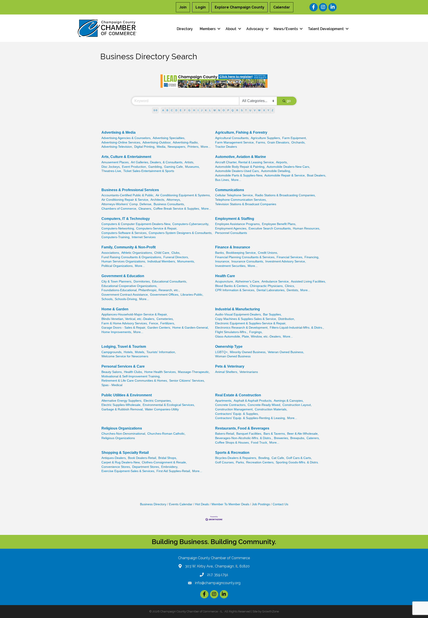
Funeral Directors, (176, 257)
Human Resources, (306, 228)
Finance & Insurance (232, 247)
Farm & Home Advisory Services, (124, 323)
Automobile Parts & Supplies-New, (239, 175)
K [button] (206, 110)
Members (208, 29)
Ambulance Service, (275, 281)
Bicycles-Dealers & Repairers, (236, 458)
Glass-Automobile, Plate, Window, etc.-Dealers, (248, 336)
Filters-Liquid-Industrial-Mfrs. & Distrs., (297, 327)
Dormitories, (142, 281)
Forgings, (256, 332)
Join (183, 7)
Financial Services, (290, 257)
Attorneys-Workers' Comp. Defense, (126, 204)
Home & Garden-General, (190, 327)
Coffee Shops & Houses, (232, 442)
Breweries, (281, 438)
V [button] (254, 110)
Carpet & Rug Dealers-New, (120, 462)
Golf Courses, (225, 462)
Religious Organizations (121, 428)
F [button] (185, 110)
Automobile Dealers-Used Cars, (237, 171)
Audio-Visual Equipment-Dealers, (238, 314)
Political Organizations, (117, 266)
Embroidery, (169, 467)
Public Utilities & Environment (126, 395)
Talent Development (326, 29)
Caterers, (313, 438)
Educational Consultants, (169, 281)
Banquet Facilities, (249, 433)
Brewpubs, (297, 438)
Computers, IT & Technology (125, 219)
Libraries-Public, (192, 294)
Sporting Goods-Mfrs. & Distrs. (297, 462)
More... (206, 146)
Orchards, (298, 142)
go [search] (289, 101)
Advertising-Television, (117, 146)
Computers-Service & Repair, (156, 228)
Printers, (193, 146)
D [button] (176, 110)
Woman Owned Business (233, 356)
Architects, (157, 199)
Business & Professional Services (130, 190)
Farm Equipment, (294, 138)
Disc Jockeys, (111, 166)
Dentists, (293, 290)
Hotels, (129, 352)
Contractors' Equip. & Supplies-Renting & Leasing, (250, 418)
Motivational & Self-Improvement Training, (130, 376)
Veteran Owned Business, (286, 352)
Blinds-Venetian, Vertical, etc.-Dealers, (128, 319)
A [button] (163, 110)
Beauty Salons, (112, 372)
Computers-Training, (115, 237)
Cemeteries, (165, 319)
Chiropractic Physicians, (267, 286)
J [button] (201, 110)
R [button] (237, 110)
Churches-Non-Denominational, (123, 433)
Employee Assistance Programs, (238, 224)
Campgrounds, (111, 352)
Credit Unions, (268, 252)
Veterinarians (248, 372)
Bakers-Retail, (225, 433)
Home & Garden (114, 309)
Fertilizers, (167, 323)
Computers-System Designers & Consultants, (180, 233)
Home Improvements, (116, 332)
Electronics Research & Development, (241, 327)
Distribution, (286, 319)
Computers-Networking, (118, 228)
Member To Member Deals (230, 504)
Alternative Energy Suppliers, (121, 400)
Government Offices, (164, 294)
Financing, (312, 257)
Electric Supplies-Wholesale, (121, 405)
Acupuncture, (224, 281)
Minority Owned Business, (248, 352)
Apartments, (223, 400)
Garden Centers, (159, 327)
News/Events (286, 29)
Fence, (154, 323)
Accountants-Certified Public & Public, (127, 195)
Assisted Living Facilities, (308, 281)
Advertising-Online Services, (121, 142)
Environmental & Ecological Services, (169, 405)
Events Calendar (180, 504)
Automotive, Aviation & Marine (240, 157)
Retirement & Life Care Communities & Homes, (134, 380)
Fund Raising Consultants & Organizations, (131, 257)
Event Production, (134, 166)
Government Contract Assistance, (125, 294)
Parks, (240, 462)
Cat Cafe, (278, 458)
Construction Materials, (271, 409)
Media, (161, 146)
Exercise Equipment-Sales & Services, (128, 471)
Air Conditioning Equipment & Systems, (183, 195)
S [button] (242, 110)
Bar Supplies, (272, 314)
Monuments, (186, 261)
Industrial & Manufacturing (237, 309)
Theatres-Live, (111, 171)
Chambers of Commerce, (119, 208)
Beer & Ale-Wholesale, (303, 433)
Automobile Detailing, (276, 171)
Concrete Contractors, (230, 405)
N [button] (219, 110)
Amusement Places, (115, 162)
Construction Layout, (297, 405)
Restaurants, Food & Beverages (242, 428)
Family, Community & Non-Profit (128, 247)
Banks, (220, 252)
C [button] (172, 110)
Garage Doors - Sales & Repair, (123, 327)
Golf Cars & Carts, (299, 458)
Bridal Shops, (167, 458)
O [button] (224, 110)
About (231, 29)
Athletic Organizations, (137, 252)
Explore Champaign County (239, 7)
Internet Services (144, 237)
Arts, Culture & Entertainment (126, 157)
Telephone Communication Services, (241, 199)
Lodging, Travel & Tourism (123, 346)
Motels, (140, 352)
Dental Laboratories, (271, 290)
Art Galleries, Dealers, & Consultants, (157, 162)
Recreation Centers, (260, 462)
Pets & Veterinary (229, 366)
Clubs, (175, 252)
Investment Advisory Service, (285, 261)
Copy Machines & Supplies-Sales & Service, (246, 319)
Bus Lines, (222, 180)
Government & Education (122, 276)
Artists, (189, 162)
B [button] (167, 110)
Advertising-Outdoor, (156, 142)
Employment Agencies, (231, 228)
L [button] (210, 110)
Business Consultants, (169, 204)
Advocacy (255, 29)
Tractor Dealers (226, 146)
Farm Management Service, (235, 142)
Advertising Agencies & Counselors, (126, 138)
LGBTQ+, (221, 352)
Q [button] (233, 110)
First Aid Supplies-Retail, (173, 471)
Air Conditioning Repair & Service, (125, 199)
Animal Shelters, (226, 372)
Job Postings (261, 504)
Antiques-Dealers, (114, 458)
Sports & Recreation (232, 452)
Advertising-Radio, (186, 142)
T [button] (246, 110)
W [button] (259, 110)
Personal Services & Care (123, 366)
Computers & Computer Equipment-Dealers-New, (136, 224)
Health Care (225, 276)
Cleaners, (145, 208)
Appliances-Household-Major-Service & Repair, (134, 314)
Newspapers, (177, 146)
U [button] (250, 110)
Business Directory (153, 504)
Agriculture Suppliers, (266, 138)
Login (200, 7)
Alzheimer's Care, (247, 281)
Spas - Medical (111, 385)
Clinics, (290, 286)
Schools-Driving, (126, 299)
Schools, (107, 299)
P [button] (228, 110)
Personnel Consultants (231, 233)
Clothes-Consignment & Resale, (164, 462)
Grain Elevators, (278, 142)
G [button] (189, 110)
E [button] (180, 110)
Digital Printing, (144, 146)
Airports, (282, 162)
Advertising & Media (118, 132)
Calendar (281, 7)
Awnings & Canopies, (289, 400)
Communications (229, 190)
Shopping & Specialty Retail (125, 452)
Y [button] (268, 110)
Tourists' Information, (161, 352)
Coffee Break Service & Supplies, (176, 208)
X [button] (264, 110)
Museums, (192, 166)
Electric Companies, (158, 400)
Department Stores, (146, 467)
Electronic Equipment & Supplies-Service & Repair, (250, 323)
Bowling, (264, 458)
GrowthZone (270, 611)
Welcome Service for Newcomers (124, 356)
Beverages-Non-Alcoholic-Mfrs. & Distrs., (244, 438)
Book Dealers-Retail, (142, 458)
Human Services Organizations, (123, 261)
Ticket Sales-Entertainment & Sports (148, 171)
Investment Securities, (230, 266)
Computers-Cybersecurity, (190, 224)
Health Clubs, (133, 372)
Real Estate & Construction (238, 395)
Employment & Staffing (234, 219)
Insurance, (222, 261)
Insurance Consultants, (247, 261)
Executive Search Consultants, (270, 228)
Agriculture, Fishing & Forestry (241, 132)
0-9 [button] (155, 110)
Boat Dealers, (316, 175)
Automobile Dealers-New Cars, (288, 166)
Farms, (261, 142)
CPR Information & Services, (235, 290)
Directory (185, 29)
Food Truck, (259, 442)
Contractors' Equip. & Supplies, (237, 413)
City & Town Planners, (116, 281)
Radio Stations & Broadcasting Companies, (285, 195)
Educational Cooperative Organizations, (129, 286)
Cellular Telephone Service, (234, 195)
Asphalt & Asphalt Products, (253, 400)
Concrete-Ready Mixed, (264, 405)
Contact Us (280, 504)
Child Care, (162, 252)
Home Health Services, (160, 372)
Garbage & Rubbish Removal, (122, 409)
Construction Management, (234, 409)
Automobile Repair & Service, (285, 175)
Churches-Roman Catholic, (166, 433)
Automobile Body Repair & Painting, (240, 166)
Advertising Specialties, (169, 138)
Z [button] (272, 110)
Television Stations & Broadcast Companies (245, 204)
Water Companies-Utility (162, 409)
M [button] (215, 110)
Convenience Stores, (116, 467)
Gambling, (155, 166)
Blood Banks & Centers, (232, 286)
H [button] (194, 110)
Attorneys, (174, 199)
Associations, (110, 252)
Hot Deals (202, 504)
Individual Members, (161, 261)
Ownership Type (229, 346)
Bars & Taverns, (274, 433)
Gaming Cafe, (174, 166)
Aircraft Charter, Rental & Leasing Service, (245, 162)
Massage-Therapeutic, (194, 372)
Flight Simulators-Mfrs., (231, 332)
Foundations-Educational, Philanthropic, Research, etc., (140, 290)
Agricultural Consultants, (232, 138)
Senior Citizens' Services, (187, 380)
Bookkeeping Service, (241, 252)
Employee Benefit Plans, (279, 224)
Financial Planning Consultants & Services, (245, 257)
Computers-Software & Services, (124, 233)
